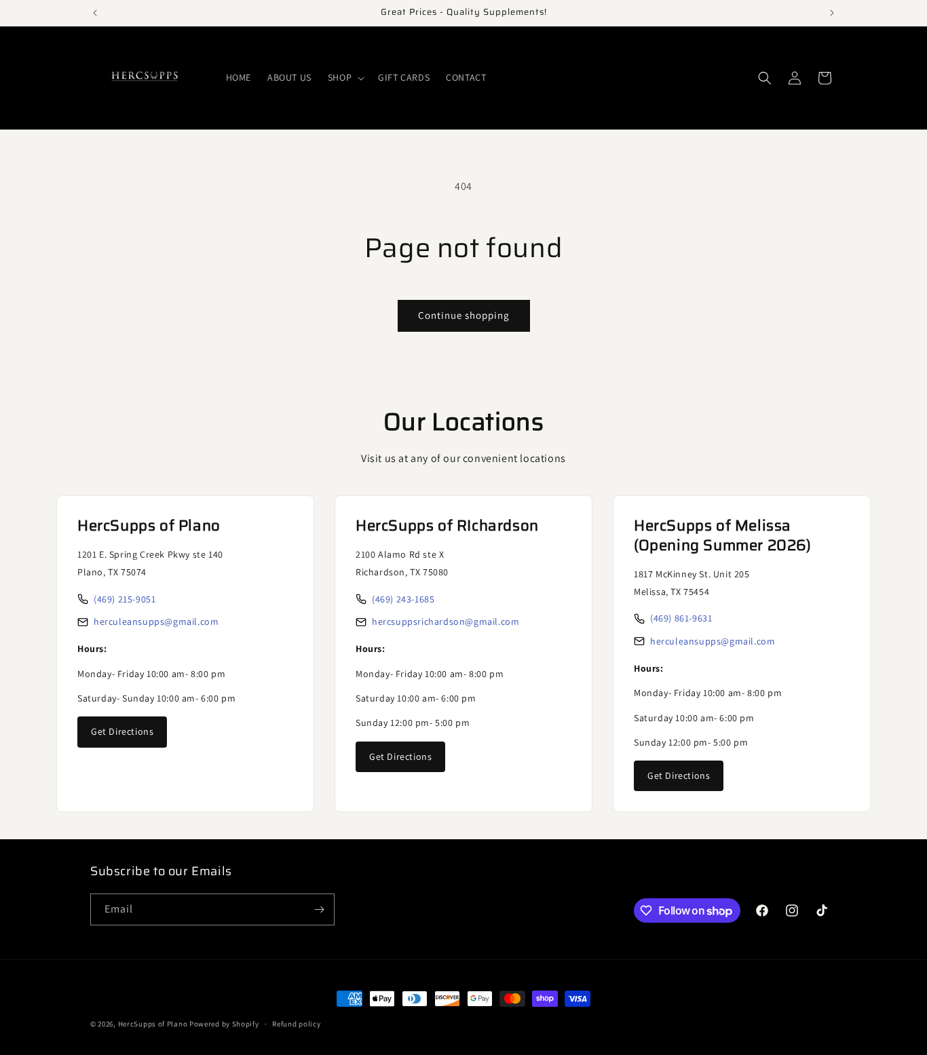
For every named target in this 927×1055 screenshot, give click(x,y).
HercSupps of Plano (153, 1024)
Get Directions (122, 731)
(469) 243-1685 (403, 599)
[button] (345, 77)
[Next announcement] (832, 13)
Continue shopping (464, 315)
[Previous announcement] (95, 13)
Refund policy (296, 1024)
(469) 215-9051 (124, 599)
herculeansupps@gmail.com (156, 621)
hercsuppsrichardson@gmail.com (445, 621)
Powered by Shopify (224, 1024)
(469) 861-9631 (681, 618)
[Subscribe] (319, 909)
